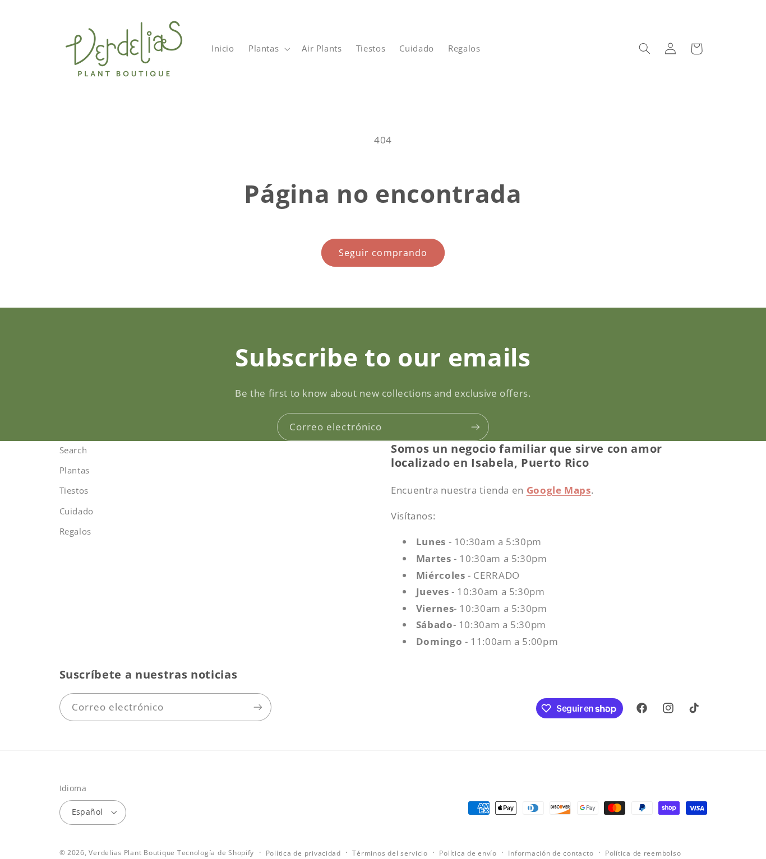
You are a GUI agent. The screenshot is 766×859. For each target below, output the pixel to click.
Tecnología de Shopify (215, 852)
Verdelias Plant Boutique (132, 852)
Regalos (75, 531)
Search (73, 450)
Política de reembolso (643, 853)
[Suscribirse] (475, 426)
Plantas (74, 470)
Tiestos (74, 490)
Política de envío (468, 853)
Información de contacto (550, 853)
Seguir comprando (383, 253)
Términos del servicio (389, 853)
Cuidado (76, 511)
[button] (267, 48)
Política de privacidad (303, 853)
